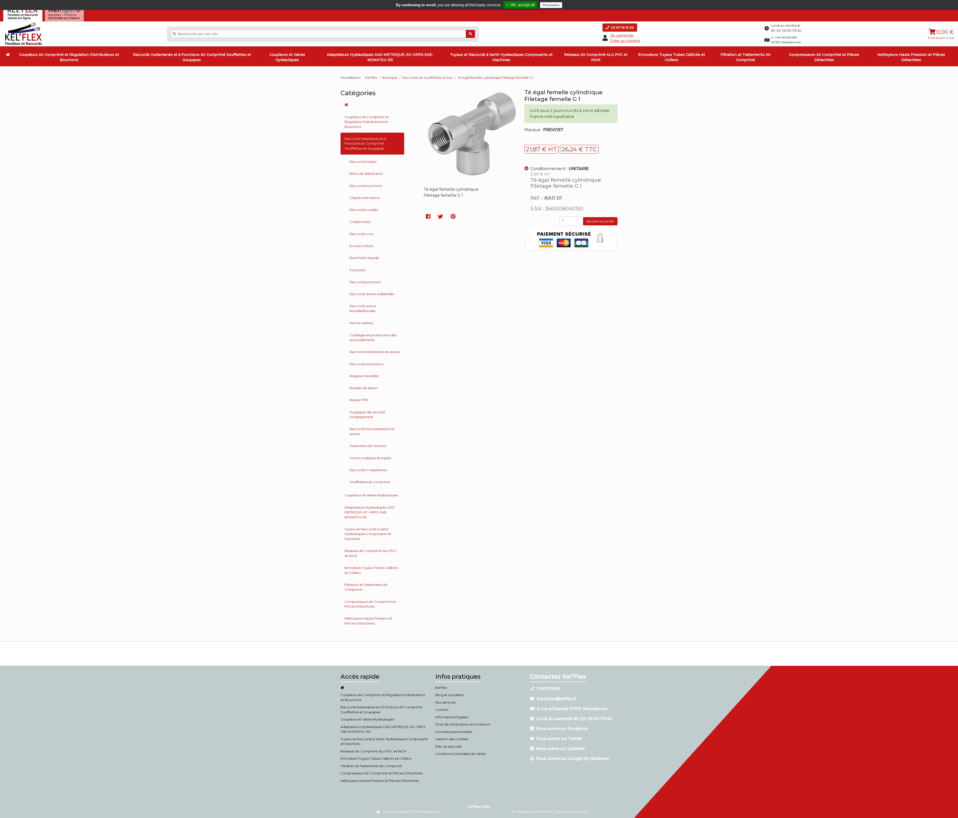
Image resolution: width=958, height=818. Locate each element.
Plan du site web (448, 746)
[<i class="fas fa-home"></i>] (8, 54)
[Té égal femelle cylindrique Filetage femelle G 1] (470, 177)
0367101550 (548, 688)
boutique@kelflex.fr (556, 698)
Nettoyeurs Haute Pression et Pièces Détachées (911, 57)
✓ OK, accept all (520, 5)
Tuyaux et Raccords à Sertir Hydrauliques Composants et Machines (501, 57)
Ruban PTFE (359, 400)
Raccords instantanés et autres (374, 352)
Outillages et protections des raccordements (373, 337)
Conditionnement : (559, 168)
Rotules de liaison (364, 388)
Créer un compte (625, 40)
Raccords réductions (366, 364)
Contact (442, 710)
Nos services (445, 702)
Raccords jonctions (365, 282)
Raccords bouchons (366, 186)
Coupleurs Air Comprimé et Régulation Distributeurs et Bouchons (69, 57)
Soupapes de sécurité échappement (367, 414)
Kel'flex (371, 78)
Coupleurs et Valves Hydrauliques (287, 57)
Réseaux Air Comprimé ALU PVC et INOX (595, 57)
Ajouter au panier (600, 221)
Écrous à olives (361, 246)
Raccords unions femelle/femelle (363, 308)
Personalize (551, 5)
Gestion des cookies (451, 739)
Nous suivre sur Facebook (562, 728)
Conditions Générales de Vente (460, 754)
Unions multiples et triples (370, 458)
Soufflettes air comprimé (370, 482)
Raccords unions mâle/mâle (372, 294)
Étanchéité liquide (364, 258)
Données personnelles (453, 732)
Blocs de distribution (366, 174)
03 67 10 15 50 (622, 27)
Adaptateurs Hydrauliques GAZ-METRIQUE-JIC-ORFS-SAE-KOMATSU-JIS (380, 57)
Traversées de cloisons (368, 446)
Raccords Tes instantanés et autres (372, 431)
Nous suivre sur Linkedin (560, 748)
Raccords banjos (363, 162)
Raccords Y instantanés (368, 470)
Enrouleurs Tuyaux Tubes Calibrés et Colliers (671, 57)
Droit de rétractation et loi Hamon (462, 724)
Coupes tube (360, 222)
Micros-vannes (361, 323)
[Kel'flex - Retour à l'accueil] (23, 24)
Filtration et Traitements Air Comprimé (745, 57)
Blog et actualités (449, 695)
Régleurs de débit (364, 376)
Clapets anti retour (365, 198)
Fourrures (357, 270)
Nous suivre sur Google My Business (572, 758)
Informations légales (451, 717)
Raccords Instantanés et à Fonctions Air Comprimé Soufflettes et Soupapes (192, 57)
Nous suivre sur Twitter (559, 738)
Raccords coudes (364, 210)
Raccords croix (362, 234)
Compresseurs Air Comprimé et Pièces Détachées (824, 57)
